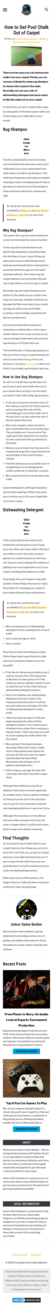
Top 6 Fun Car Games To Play (26, 1103)
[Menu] (4, 10)
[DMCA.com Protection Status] (26, 1302)
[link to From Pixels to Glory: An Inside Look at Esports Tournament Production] (26, 989)
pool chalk (31, 363)
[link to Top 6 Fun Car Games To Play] (26, 1078)
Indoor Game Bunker (27, 38)
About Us (36, 1254)
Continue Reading (26, 1051)
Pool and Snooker (30, 42)
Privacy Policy (20, 1254)
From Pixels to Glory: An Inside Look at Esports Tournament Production (26, 1019)
